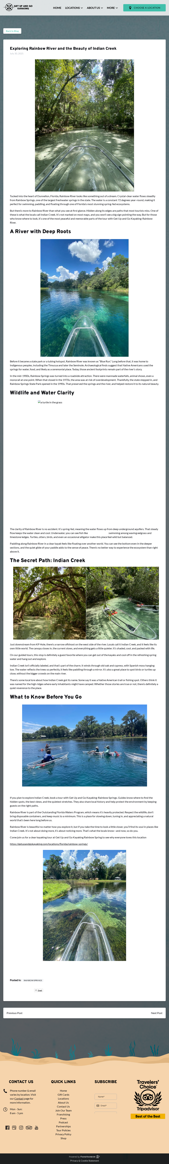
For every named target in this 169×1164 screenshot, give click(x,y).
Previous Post (14, 1012)
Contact (19, 1098)
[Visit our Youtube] (36, 1128)
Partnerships (63, 1126)
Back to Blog (12, 31)
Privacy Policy (63, 1134)
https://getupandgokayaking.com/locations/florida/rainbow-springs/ (49, 843)
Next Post (156, 1012)
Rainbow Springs (33, 980)
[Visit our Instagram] (21, 1128)
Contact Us (63, 1106)
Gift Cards (63, 1094)
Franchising (63, 1114)
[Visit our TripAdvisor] (29, 1128)
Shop (63, 1138)
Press (63, 1118)
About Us (63, 1102)
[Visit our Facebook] (7, 1128)
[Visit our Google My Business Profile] (14, 1128)
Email (43, 990)
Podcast (63, 1122)
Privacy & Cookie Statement (84, 1160)
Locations (63, 1098)
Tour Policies (63, 1130)
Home (57, 7)
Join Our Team (63, 1110)
